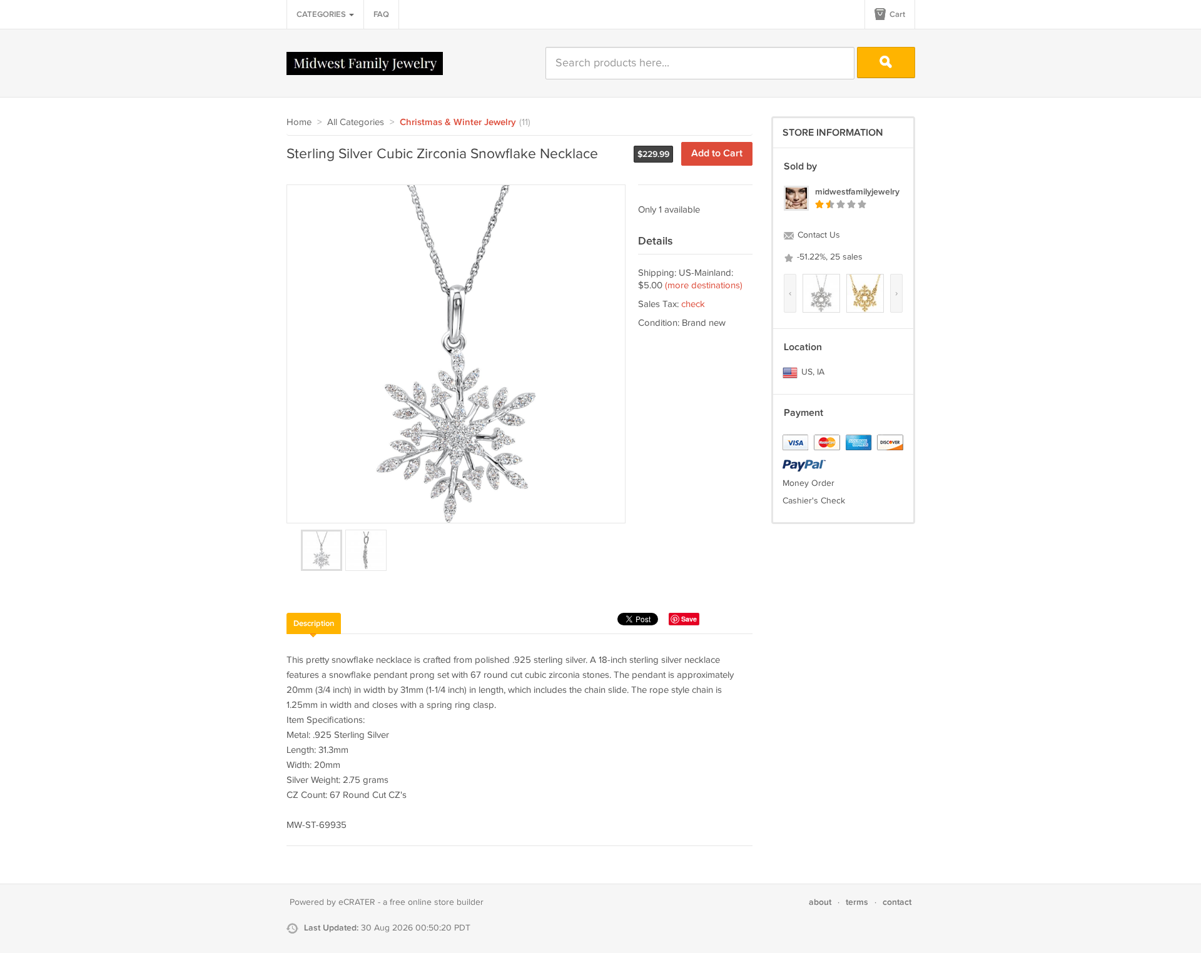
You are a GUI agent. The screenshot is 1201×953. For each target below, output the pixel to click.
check (693, 304)
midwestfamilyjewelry (857, 191)
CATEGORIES (322, 14)
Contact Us (817, 235)
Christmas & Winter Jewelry (458, 122)
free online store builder (437, 902)
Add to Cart (716, 153)
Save (689, 618)
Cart (896, 14)
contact (897, 902)
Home (299, 122)
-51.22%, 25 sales (828, 257)
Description (313, 623)
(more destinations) (703, 285)
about (820, 902)
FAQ (381, 14)
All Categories (355, 122)
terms (857, 902)
